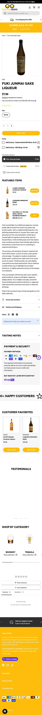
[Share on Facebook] (13, 314)
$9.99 (5, 442)
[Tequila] (29, 540)
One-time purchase (13, 159)
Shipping (5, 97)
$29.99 (25, 442)
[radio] (4, 159)
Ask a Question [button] (22, 587)
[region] (21, 436)
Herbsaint (26, 435)
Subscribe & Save (16, 166)
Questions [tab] (18, 592)
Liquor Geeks (9, 710)
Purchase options (8, 155)
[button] (34, 7)
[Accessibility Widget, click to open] (38, 357)
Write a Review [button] (22, 583)
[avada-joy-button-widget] (4, 711)
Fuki (3, 79)
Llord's (5, 435)
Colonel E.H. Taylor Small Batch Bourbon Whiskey (20, 214)
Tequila (29, 552)
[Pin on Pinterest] (17, 314)
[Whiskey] (10, 540)
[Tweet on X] (9, 314)
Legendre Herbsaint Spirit (20, 201)
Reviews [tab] (5, 592)
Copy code (25, 29)
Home (3, 35)
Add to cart (21, 133)
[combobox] (21, 13)
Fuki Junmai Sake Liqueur (13, 35)
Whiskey (10, 552)
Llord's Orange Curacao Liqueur (19, 189)
